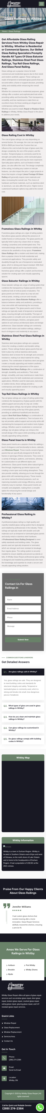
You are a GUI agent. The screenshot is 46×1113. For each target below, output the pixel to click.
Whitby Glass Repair (30, 1093)
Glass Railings (14, 31)
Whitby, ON (13, 1080)
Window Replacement (12, 1032)
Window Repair (10, 1023)
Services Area (9, 1036)
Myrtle (10, 974)
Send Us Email (15, 1070)
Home (4, 31)
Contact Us (8, 1041)
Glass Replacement (12, 1028)
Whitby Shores (32, 970)
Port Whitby (30, 965)
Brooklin (11, 970)
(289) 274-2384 (15, 1060)
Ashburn (11, 965)
